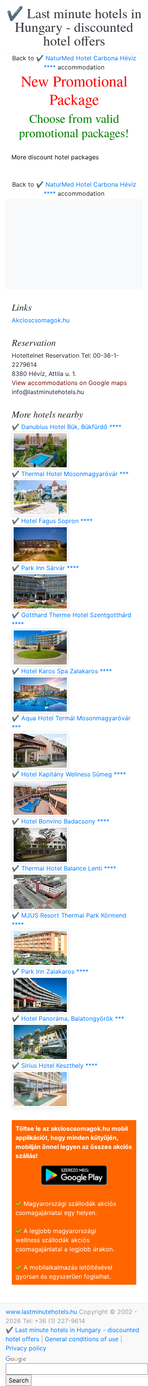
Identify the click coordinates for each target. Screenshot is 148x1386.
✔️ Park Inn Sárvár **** (45, 568)
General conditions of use (81, 1339)
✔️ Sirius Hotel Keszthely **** (55, 1065)
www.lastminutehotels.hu (42, 1311)
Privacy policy (26, 1348)
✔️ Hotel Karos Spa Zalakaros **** (62, 671)
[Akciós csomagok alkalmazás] (74, 1174)
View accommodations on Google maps (69, 383)
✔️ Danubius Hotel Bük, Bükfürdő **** (66, 427)
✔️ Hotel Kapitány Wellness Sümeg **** (69, 774)
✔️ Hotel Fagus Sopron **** (52, 521)
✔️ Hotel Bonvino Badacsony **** (60, 821)
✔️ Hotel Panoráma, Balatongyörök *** (68, 1018)
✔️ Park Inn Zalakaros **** (50, 971)
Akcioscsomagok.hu (40, 320)
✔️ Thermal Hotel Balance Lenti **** (64, 868)
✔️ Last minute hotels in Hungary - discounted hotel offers (74, 26)
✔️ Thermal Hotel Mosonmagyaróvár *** (70, 474)
